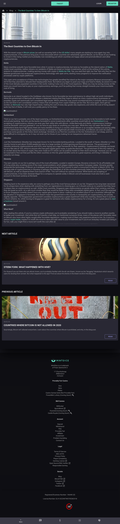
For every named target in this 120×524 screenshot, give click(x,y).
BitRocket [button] (60, 406)
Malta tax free (64, 71)
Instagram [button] (59, 481)
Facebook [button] (58, 486)
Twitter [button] (58, 483)
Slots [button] (60, 388)
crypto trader (15, 219)
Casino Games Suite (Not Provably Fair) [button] (60, 393)
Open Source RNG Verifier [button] (58, 463)
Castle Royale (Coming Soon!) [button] (58, 413)
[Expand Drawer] (5, 3)
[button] (60, 3)
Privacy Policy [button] (60, 456)
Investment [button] (60, 436)
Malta (110, 67)
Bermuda (16, 105)
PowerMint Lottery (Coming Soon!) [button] (58, 395)
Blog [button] (60, 476)
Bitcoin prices (29, 52)
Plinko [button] (60, 390)
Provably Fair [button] (60, 431)
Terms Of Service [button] (60, 451)
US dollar (65, 52)
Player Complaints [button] (60, 458)
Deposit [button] (60, 424)
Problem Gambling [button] (60, 438)
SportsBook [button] (58, 408)
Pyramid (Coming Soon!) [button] (59, 411)
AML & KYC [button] (60, 454)
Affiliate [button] (60, 433)
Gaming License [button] (59, 461)
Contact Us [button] (60, 440)
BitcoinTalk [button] (59, 479)
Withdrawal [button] (60, 426)
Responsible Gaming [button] (60, 465)
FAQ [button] (60, 429)
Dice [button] (60, 386)
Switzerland (99, 121)
